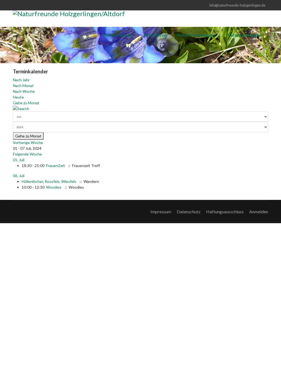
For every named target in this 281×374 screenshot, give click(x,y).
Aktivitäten (155, 35)
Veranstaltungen (244, 35)
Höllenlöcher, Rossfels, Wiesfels (49, 181)
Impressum (160, 211)
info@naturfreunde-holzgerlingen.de (237, 5)
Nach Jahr (21, 79)
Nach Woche (24, 91)
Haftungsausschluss (225, 211)
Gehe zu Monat (26, 102)
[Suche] (140, 108)
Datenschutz (189, 211)
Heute (18, 97)
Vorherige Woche (28, 142)
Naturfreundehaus (196, 35)
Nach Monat (23, 85)
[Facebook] (14, 5)
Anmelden (258, 211)
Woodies (53, 187)
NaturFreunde (118, 35)
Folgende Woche (27, 154)
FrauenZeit (55, 165)
